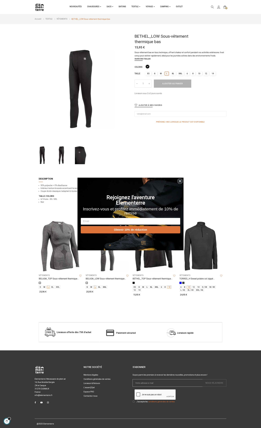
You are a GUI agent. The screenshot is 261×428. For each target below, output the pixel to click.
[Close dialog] (180, 181)
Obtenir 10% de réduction (130, 229)
